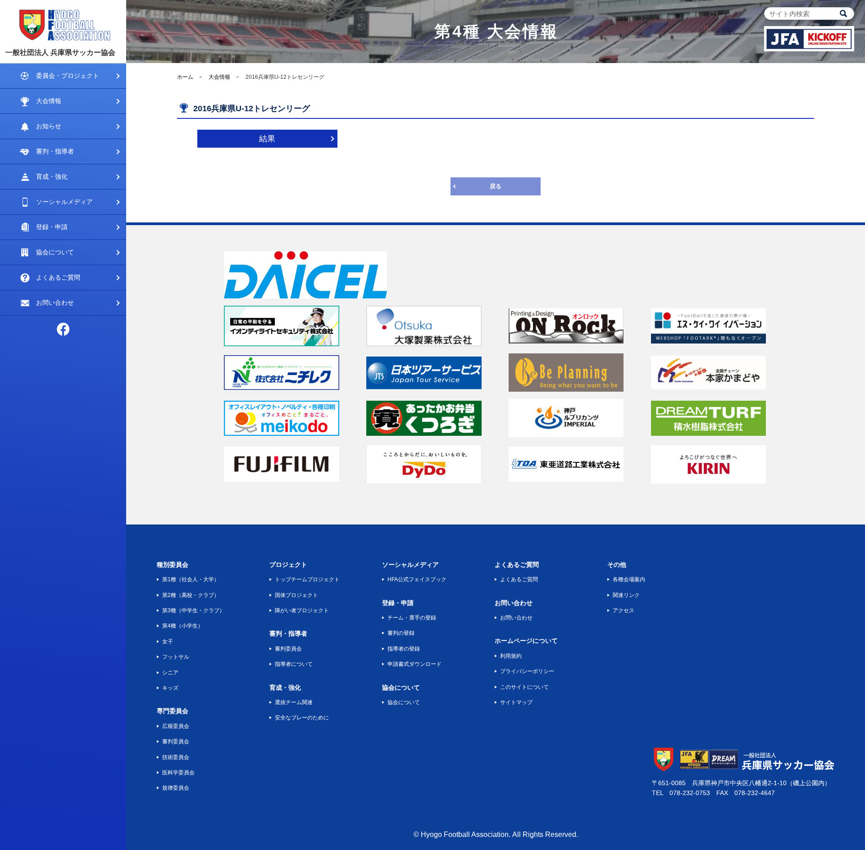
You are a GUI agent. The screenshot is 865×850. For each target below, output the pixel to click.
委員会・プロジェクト (67, 75)
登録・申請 (52, 227)
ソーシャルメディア (64, 201)
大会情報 (48, 100)
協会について (55, 252)
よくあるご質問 (58, 277)
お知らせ (48, 126)
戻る (495, 186)
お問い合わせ (55, 302)
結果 (267, 138)
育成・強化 (52, 176)
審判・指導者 (55, 151)
